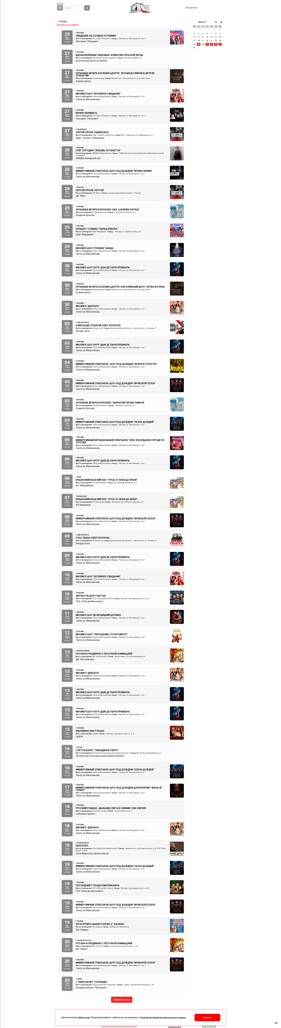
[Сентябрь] (217, 22)
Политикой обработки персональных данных (163, 1017)
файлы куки (84, 1017)
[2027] (221, 22)
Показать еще (121, 999)
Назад (63, 21)
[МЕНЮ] (60, 7)
